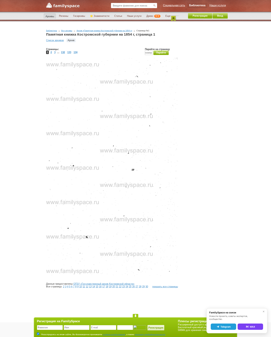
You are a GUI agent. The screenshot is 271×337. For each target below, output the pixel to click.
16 (100, 286)
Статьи (118, 16)
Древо (152, 16)
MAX (252, 326)
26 (133, 286)
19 (110, 286)
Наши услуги (134, 16)
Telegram (225, 326)
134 (75, 52)
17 (103, 286)
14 (93, 286)
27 (137, 286)
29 (143, 286)
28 (140, 286)
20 (113, 286)
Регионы (63, 16)
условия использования (114, 334)
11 (84, 286)
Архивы (50, 16)
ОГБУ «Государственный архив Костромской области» (103, 283)
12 (87, 286)
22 (120, 286)
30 (146, 286)
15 (97, 286)
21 (117, 286)
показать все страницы (165, 286)
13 (90, 286)
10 (80, 286)
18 (107, 286)
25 (130, 286)
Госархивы (79, 16)
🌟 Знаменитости (99, 16)
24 (127, 286)
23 (123, 286)
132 (63, 52)
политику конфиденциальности (150, 334)
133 (69, 52)
